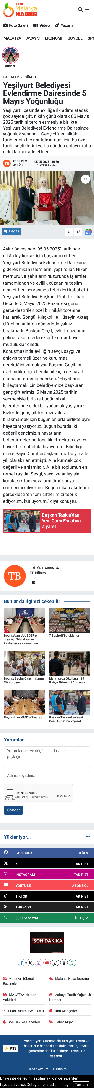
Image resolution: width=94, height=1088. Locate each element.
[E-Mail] (33, 582)
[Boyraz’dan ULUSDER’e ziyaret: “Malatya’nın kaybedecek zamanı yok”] (24, 620)
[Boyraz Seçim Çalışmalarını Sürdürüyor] (24, 663)
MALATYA (12, 38)
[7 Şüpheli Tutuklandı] (69, 620)
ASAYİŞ (32, 38)
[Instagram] (38, 962)
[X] (30, 962)
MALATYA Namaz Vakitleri (19, 997)
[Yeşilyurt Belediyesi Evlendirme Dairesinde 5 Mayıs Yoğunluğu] (47, 198)
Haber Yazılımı (38, 1069)
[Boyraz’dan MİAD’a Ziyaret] (24, 702)
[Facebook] (22, 962)
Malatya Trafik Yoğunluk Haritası (70, 997)
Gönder (13, 810)
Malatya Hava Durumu (72, 979)
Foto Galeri (18, 25)
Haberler (11, 77)
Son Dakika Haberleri (24, 1022)
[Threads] (64, 962)
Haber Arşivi (64, 1022)
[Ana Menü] (87, 9)
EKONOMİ (53, 38)
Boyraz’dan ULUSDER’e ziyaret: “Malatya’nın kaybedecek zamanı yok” (22, 639)
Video (44, 25)
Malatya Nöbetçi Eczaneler (18, 981)
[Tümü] (88, 837)
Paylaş (14, 231)
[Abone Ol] (88, 232)
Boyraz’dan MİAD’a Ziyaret (23, 717)
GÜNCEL (75, 38)
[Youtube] (47, 962)
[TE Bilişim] (15, 575)
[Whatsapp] (72, 962)
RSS (12, 1048)
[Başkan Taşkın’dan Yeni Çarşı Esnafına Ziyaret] (69, 702)
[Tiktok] (55, 962)
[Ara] (80, 9)
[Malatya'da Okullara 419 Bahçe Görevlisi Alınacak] (69, 663)
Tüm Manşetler (65, 1011)
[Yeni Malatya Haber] (20, 9)
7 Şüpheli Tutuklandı (64, 635)
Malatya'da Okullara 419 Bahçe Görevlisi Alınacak (67, 680)
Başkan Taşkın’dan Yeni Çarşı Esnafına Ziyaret (66, 719)
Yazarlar (67, 25)
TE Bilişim (38, 573)
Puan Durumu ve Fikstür (26, 1011)
